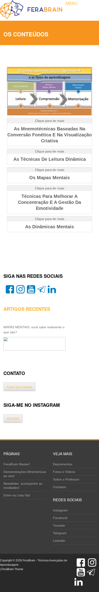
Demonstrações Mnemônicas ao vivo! (24, 474)
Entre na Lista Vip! (16, 495)
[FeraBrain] (31, 9)
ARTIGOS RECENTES (26, 308)
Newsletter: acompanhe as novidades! (22, 485)
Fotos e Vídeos (64, 472)
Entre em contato (19, 387)
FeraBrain (29, 560)
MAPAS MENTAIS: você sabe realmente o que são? (33, 329)
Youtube (59, 525)
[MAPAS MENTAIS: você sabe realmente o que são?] (34, 343)
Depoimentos (62, 464)
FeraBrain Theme (12, 569)
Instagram (60, 510)
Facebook (60, 518)
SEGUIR (13, 419)
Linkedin (59, 540)
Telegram (60, 533)
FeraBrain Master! (16, 464)
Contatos (59, 487)
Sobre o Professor (66, 479)
